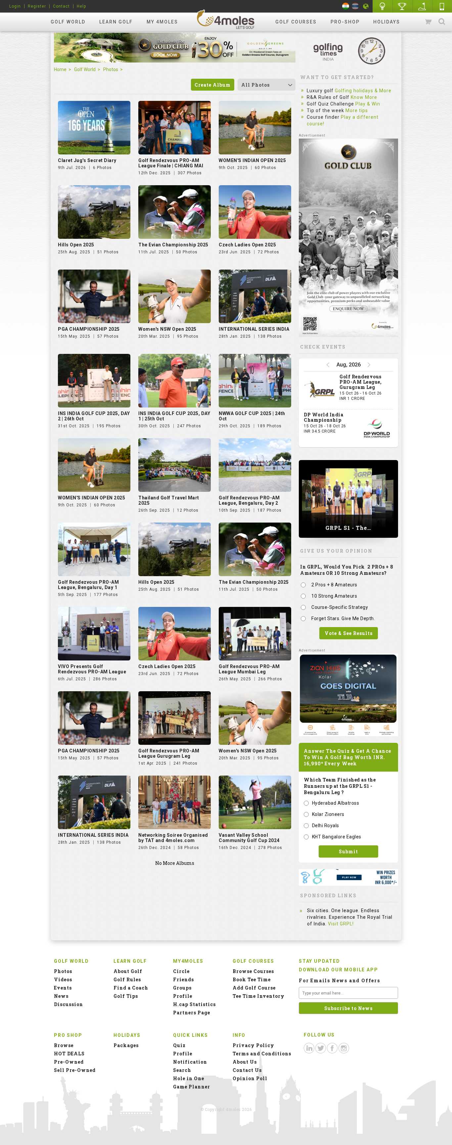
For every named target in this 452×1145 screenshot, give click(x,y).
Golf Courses (296, 21)
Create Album (213, 85)
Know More (364, 97)
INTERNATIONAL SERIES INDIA (254, 329)
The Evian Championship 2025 (173, 244)
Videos (63, 979)
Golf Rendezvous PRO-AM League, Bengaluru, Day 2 (249, 500)
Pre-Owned (69, 1062)
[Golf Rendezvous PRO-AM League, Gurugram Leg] (320, 390)
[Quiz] (382, 6)
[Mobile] (442, 6)
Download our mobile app (338, 969)
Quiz (179, 1045)
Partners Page (191, 1012)
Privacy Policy (253, 1045)
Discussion (68, 1004)
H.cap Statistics (194, 1004)
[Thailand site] (355, 6)
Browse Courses (253, 971)
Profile (182, 996)
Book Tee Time (252, 979)
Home (60, 69)
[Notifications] (366, 6)
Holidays (386, 21)
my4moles (226, 19)
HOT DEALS (69, 1053)
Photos (110, 69)
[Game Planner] (422, 6)
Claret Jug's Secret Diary (87, 160)
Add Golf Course (254, 988)
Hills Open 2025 (76, 244)
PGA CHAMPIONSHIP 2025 (89, 329)
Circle (181, 971)
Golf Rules (127, 979)
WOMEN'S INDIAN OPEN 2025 (252, 160)
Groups (182, 988)
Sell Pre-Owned (75, 1070)
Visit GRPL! (341, 923)
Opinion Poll (250, 1078)
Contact (61, 6)
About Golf (127, 971)
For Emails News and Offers (339, 980)
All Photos (255, 85)
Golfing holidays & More (363, 90)
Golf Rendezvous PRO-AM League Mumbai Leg (249, 669)
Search (442, 22)
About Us (245, 1062)
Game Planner (191, 1086)
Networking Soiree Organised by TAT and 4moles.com (173, 837)
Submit (348, 851)
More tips (356, 110)
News (61, 996)
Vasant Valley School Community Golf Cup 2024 (249, 837)
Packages (126, 1045)
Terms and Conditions (262, 1053)
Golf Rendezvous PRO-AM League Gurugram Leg (168, 753)
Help (81, 6)
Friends (183, 979)
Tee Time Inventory (259, 996)
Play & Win (367, 103)
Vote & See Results (349, 633)
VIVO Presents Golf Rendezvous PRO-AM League (92, 669)
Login (15, 6)
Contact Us (247, 1070)
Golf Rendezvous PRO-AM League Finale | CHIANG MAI (170, 163)
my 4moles (162, 21)
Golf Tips (125, 996)
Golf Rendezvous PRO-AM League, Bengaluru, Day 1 (88, 584)
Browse (63, 1045)
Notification (190, 1062)
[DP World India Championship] (377, 428)
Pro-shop (345, 21)
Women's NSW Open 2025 (167, 329)
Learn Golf (116, 21)
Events (63, 988)
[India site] (345, 6)
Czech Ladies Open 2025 (247, 244)
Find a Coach (130, 988)
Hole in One (402, 6)
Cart (429, 22)
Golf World (68, 21)
